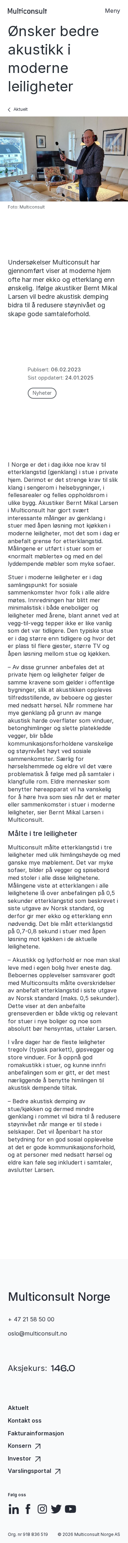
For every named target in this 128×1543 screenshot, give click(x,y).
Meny (112, 10)
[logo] (27, 11)
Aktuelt (21, 109)
